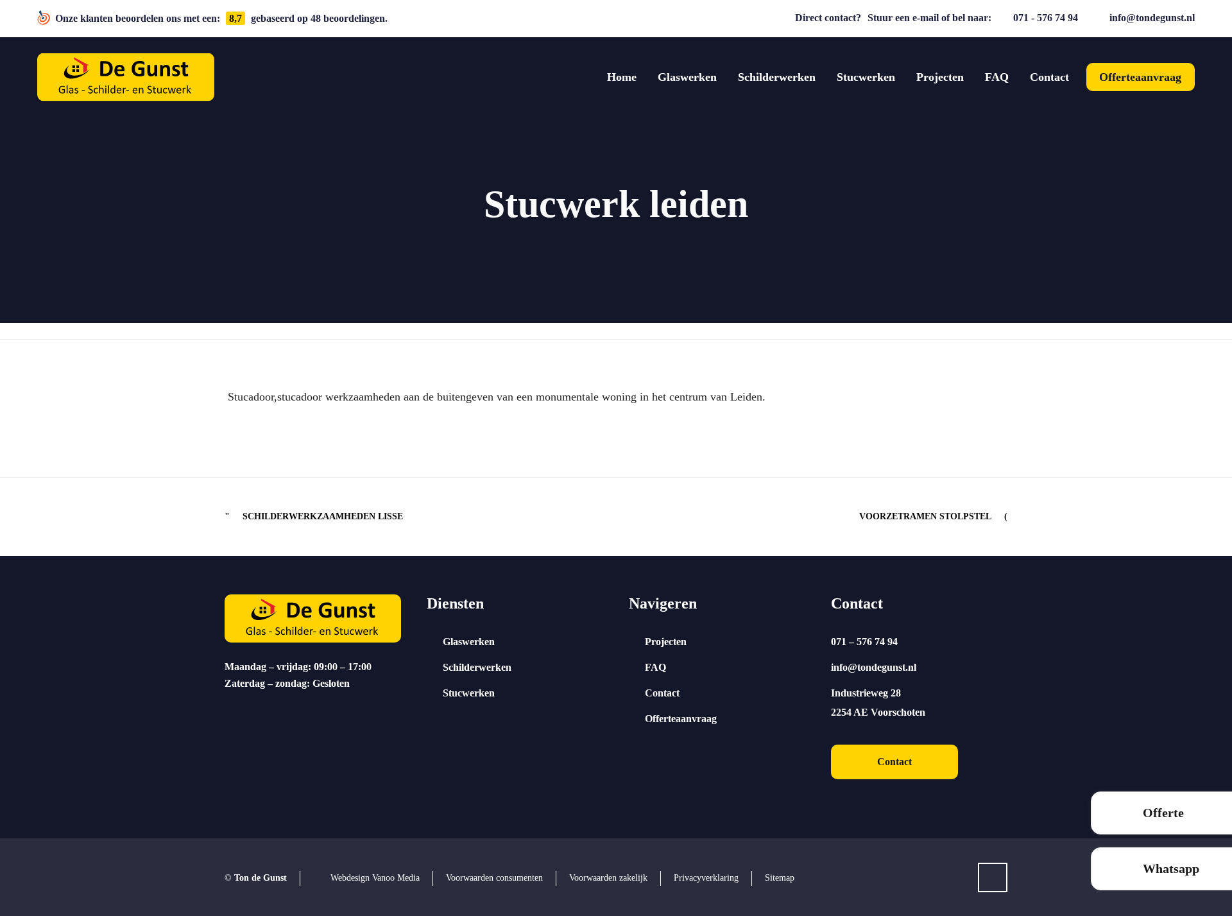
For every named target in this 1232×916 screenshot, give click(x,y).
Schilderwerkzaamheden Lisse (323, 516)
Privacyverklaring (706, 878)
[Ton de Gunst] (125, 77)
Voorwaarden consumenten (494, 878)
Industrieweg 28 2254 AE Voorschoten (878, 702)
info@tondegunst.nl (1152, 17)
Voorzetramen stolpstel (925, 516)
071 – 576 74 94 (864, 641)
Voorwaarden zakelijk (608, 878)
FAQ (655, 667)
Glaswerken (469, 641)
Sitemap (779, 878)
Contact (662, 692)
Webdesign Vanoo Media (375, 878)
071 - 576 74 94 (1045, 17)
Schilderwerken (477, 667)
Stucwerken (469, 692)
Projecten (666, 641)
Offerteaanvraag (681, 718)
